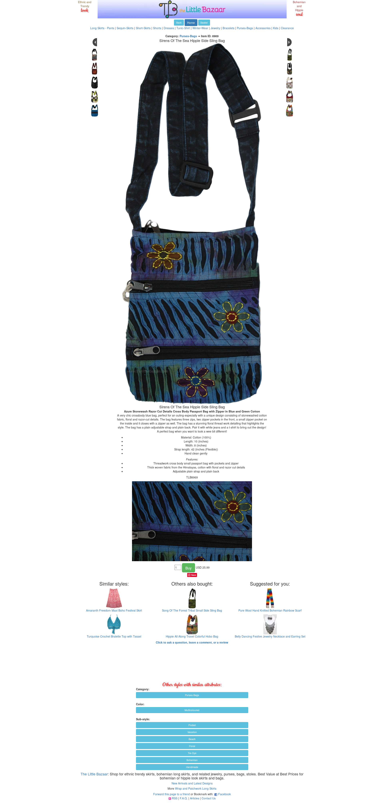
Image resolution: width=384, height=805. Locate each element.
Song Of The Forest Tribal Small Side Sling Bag (192, 610)
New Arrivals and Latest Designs (192, 783)
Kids (275, 28)
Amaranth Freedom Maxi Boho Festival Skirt (114, 610)
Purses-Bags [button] (192, 695)
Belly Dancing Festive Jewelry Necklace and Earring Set (270, 636)
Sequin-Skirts (125, 28)
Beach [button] (192, 739)
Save (193, 574)
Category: (142, 689)
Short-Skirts (143, 28)
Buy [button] (188, 567)
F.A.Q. (184, 798)
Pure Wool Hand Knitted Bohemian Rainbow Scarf (270, 610)
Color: (140, 704)
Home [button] (191, 23)
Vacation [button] (192, 732)
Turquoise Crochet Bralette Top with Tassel (114, 636)
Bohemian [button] (192, 760)
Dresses (169, 28)
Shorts (157, 28)
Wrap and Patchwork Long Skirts (195, 788)
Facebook (224, 794)
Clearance (287, 28)
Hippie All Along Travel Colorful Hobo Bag (192, 636)
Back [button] (179, 22)
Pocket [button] (192, 725)
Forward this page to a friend (171, 794)
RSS (174, 798)
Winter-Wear (200, 28)
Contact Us (209, 798)
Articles (194, 798)
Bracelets (228, 28)
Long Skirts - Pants (102, 28)
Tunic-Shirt (183, 28)
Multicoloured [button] (192, 710)
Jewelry (215, 28)
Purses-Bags (245, 28)
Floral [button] (192, 746)
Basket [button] (204, 22)
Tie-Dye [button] (192, 753)
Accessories (263, 28)
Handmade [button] (192, 767)
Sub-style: (143, 719)
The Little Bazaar (94, 773)
